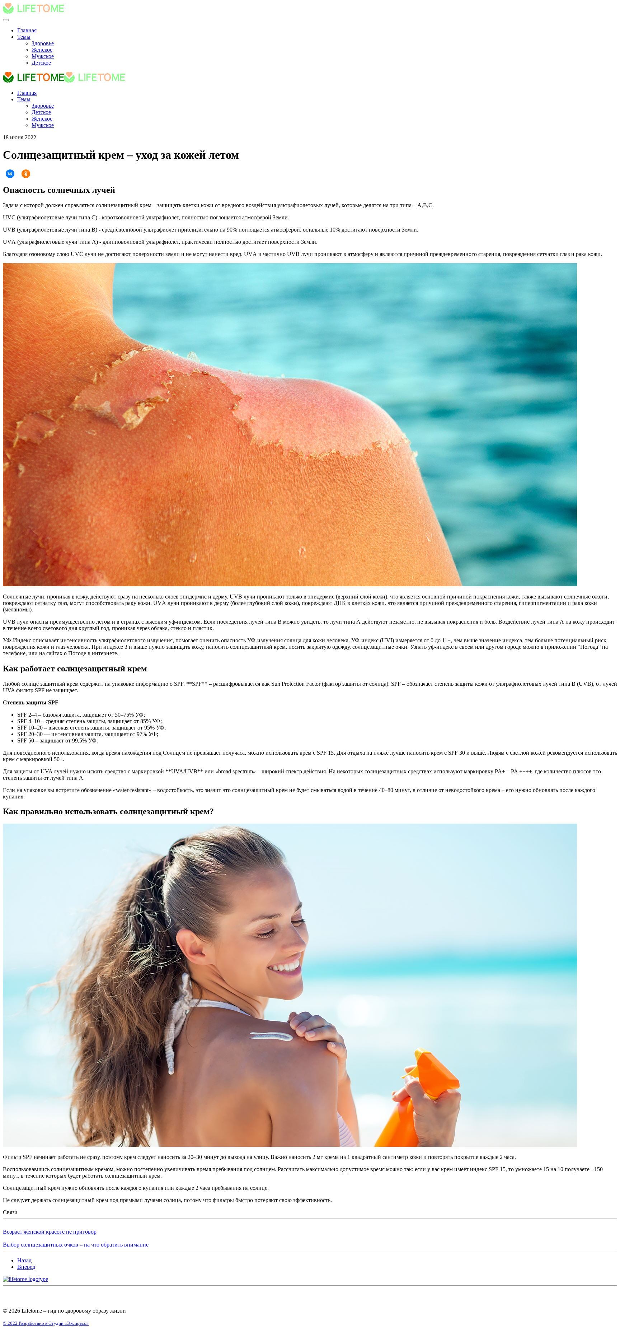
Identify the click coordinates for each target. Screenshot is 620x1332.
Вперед (26, 1267)
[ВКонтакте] (10, 173)
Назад (24, 1260)
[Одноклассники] (26, 173)
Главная (27, 30)
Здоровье (43, 43)
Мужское (43, 56)
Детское (41, 63)
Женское (42, 50)
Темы (23, 37)
